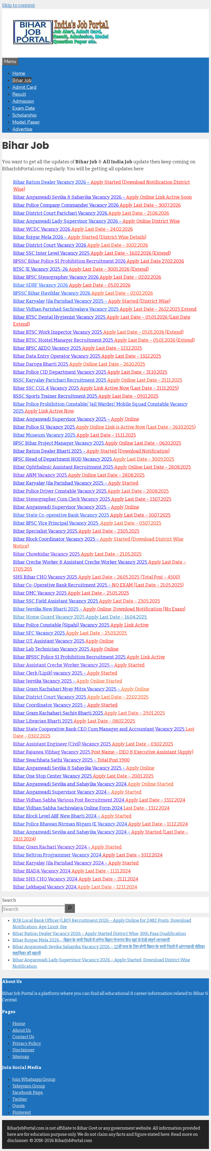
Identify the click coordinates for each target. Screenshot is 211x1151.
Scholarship (24, 115)
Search (9, 900)
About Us (21, 1030)
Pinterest (21, 1112)
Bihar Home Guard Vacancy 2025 (49, 617)
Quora (18, 1105)
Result (19, 94)
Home (18, 73)
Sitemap (20, 1056)
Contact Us (23, 1037)
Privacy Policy (26, 1043)
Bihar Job (21, 80)
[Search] (70, 908)
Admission (23, 101)
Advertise (22, 129)
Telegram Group (28, 1086)
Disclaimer (23, 1050)
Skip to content (18, 5)
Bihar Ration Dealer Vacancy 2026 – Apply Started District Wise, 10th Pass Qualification (99, 933)
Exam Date (23, 108)
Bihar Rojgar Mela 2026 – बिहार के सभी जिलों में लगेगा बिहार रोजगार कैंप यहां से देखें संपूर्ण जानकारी (91, 940)
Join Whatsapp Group (33, 1079)
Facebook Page (27, 1092)
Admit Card (24, 87)
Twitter (19, 1099)
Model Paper (26, 122)
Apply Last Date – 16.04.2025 (116, 617)
